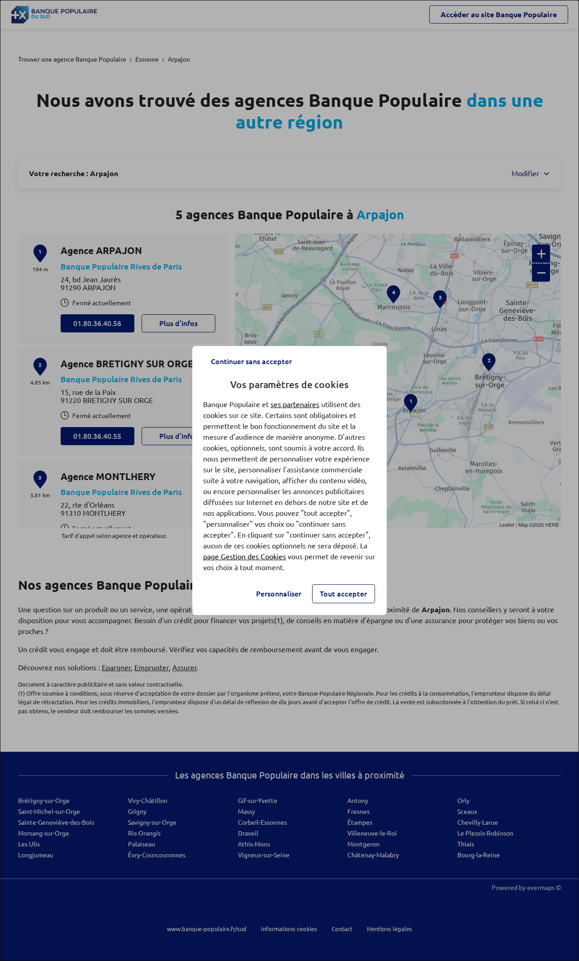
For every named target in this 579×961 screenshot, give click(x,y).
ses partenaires (295, 404)
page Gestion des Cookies (244, 557)
